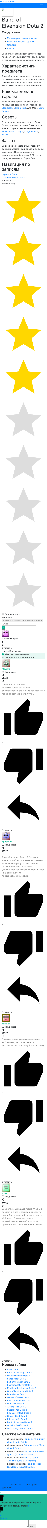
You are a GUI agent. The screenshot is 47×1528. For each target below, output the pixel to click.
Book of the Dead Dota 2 (19, 1422)
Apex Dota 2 (13, 1369)
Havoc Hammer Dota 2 (18, 1375)
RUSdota (7, 5)
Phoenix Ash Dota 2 (17, 1409)
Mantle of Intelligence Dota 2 (21, 1388)
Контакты (32, 1475)
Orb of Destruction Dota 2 (20, 1391)
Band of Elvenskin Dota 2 (19, 1400)
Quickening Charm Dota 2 (20, 1428)
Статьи (9, 1480)
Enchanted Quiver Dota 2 (19, 1385)
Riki (17, 108)
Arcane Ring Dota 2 (17, 1406)
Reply (4, 1518)
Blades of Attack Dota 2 (19, 1413)
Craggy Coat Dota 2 (17, 1416)
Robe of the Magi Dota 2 (19, 1372)
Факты (10, 48)
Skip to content (7, 1)
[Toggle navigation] (41, 5)
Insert (32, 1526)
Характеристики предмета (22, 38)
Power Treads (9, 131)
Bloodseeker (8, 108)
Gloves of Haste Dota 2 (13, 177)
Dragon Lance (31, 131)
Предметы (11, 1475)
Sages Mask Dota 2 (17, 1378)
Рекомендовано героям (20, 41)
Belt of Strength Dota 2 (18, 1382)
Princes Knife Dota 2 (17, 1419)
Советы (11, 45)
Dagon (20, 131)
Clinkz (23, 108)
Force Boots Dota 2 (17, 1394)
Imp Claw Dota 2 (10, 174)
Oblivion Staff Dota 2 (17, 1425)
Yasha (5, 134)
